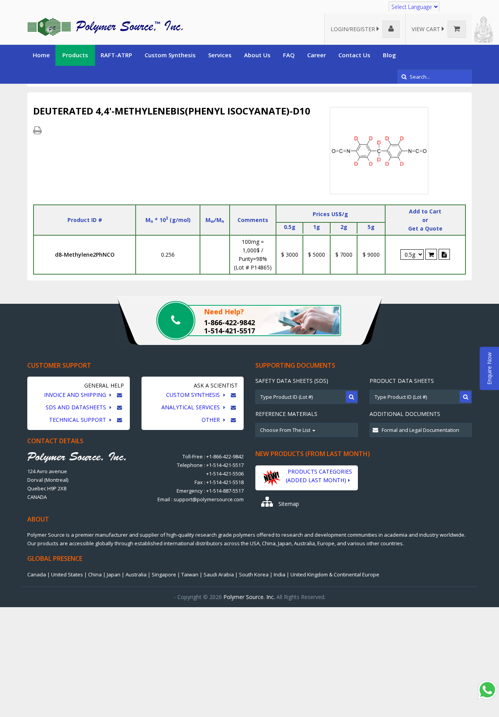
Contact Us (354, 55)
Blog (389, 55)
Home (41, 55)
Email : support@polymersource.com (200, 499)
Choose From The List (285, 429)
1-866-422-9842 (229, 322)
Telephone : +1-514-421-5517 (210, 465)
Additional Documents (405, 414)
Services (220, 55)
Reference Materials (286, 414)
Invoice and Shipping (76, 394)
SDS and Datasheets (77, 407)
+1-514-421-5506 (225, 473)
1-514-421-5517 (229, 330)
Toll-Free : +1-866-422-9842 (213, 456)
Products (75, 55)
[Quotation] (444, 254)
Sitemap (288, 503)
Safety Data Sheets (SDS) (291, 380)
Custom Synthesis (170, 55)
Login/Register (354, 29)
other (211, 419)
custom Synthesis (193, 394)
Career (316, 55)
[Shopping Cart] (431, 254)
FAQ (289, 55)
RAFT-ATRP (116, 55)
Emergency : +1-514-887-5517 (210, 490)
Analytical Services (191, 407)
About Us (257, 55)
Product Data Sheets (402, 380)
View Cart (427, 29)
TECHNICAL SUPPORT (78, 419)
